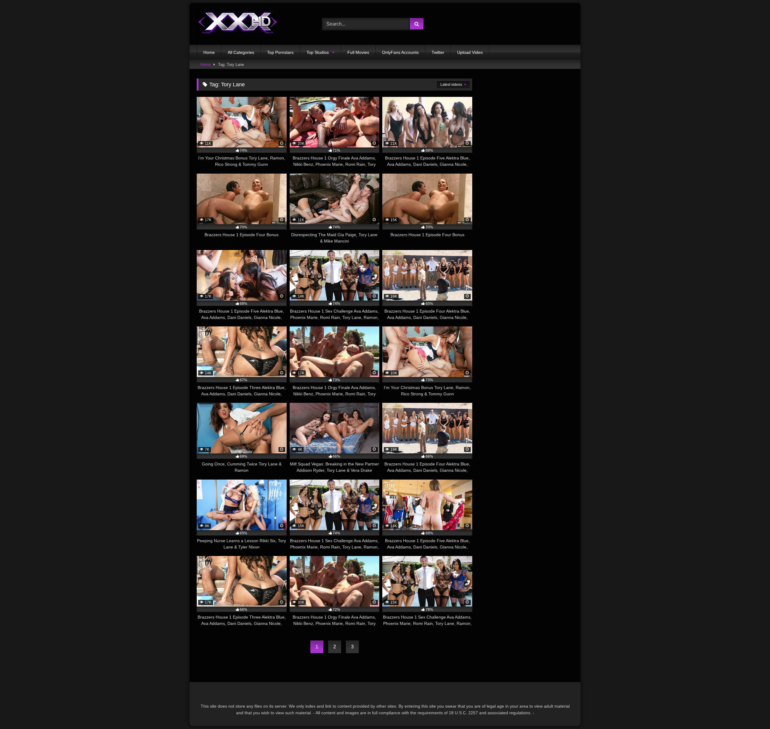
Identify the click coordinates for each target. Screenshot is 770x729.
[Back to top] (751, 711)
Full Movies (358, 52)
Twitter (438, 52)
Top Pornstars (280, 52)
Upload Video (470, 52)
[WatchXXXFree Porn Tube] (238, 24)
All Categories (241, 52)
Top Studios (317, 52)
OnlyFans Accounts (400, 52)
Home (209, 52)
